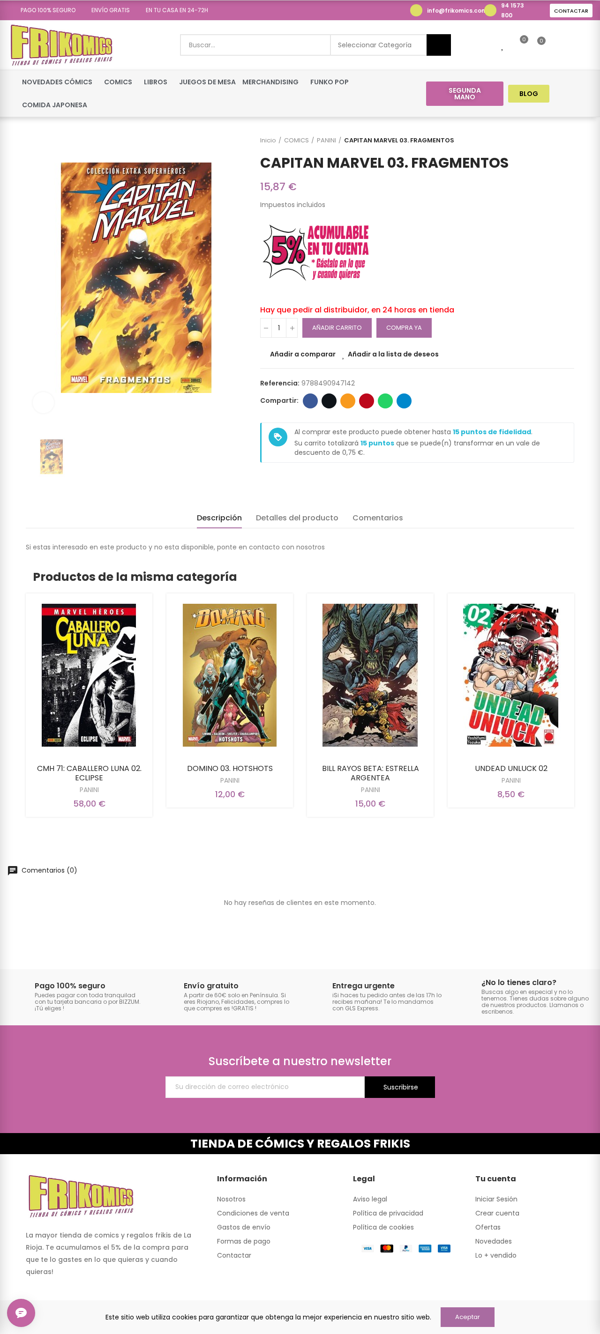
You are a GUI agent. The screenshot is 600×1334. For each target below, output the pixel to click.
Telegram (404, 400)
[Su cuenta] (557, 45)
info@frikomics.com (457, 11)
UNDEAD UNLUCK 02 (511, 768)
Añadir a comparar (303, 354)
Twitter (329, 400)
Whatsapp (385, 400)
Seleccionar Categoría (375, 45)
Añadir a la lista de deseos (393, 354)
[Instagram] (584, 93)
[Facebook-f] (566, 93)
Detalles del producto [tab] (297, 517)
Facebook (310, 400)
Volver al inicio (555, 140)
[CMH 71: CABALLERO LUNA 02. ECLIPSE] (89, 675)
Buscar (439, 45)
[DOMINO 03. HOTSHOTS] (229, 675)
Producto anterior (544, 140)
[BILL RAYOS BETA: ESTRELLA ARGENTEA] (370, 675)
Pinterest (366, 400)
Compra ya (404, 327)
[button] (44, 10)
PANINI (89, 789)
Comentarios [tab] (377, 517)
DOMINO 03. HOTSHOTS (230, 768)
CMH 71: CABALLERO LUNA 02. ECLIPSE (89, 773)
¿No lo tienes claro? (518, 982)
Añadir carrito (337, 327)
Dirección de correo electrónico (347, 400)
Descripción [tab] (219, 517)
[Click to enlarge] (43, 402)
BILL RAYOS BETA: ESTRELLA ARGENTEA (370, 773)
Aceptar (467, 1316)
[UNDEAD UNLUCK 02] (511, 675)
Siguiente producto (567, 140)
